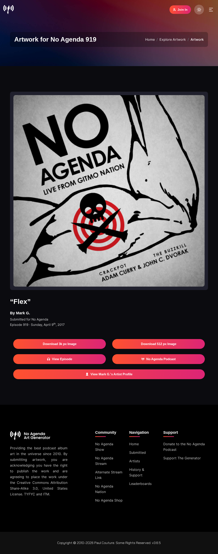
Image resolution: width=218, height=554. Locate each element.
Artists (134, 461)
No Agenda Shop (109, 500)
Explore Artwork (172, 39)
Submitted (137, 452)
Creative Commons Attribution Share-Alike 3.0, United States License (38, 488)
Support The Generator (182, 458)
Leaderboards (140, 483)
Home (150, 39)
